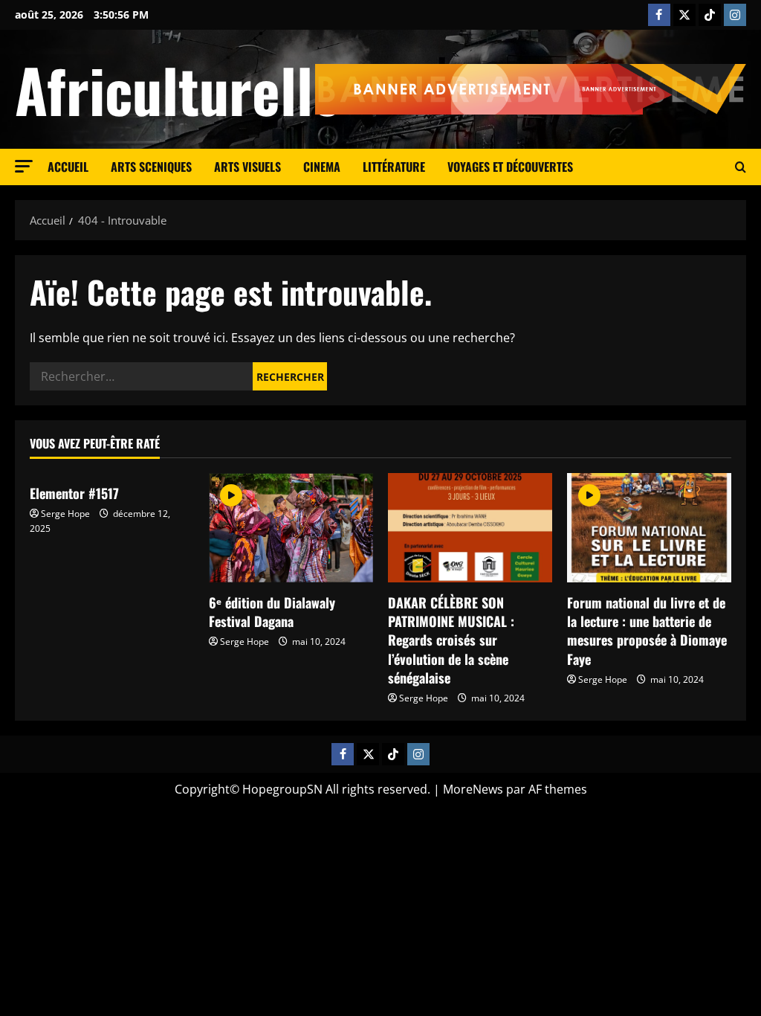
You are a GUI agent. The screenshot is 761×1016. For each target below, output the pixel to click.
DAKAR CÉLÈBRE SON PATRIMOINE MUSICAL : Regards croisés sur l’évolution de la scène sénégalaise (451, 640)
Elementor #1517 (74, 493)
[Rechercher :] (141, 376)
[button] (24, 166)
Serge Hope (65, 513)
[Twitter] (684, 15)
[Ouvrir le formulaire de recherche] (740, 167)
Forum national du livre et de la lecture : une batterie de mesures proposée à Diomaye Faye (647, 631)
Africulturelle (178, 89)
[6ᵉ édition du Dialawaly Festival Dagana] (291, 527)
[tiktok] (710, 15)
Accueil (68, 167)
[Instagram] (735, 15)
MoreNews (473, 789)
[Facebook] (659, 15)
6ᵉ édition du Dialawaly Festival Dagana (272, 612)
